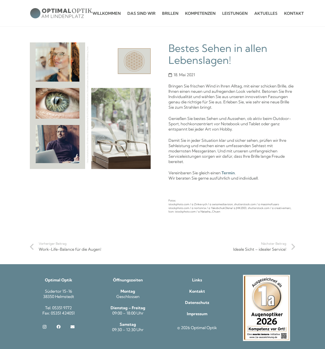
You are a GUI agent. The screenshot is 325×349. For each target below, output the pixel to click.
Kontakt (197, 291)
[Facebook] (58, 327)
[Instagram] (45, 327)
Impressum (197, 313)
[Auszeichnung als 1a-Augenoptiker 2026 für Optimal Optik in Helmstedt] (266, 308)
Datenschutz (197, 302)
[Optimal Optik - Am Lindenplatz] (61, 13)
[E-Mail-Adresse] (72, 327)
